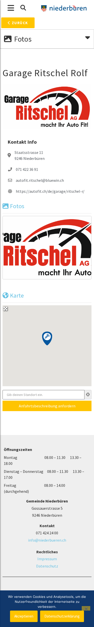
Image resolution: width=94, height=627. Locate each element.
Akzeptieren (23, 616)
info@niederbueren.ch (47, 540)
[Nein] (86, 608)
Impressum (47, 558)
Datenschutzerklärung (62, 616)
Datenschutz (47, 566)
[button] (23, 7)
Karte (17, 295)
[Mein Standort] (87, 394)
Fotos (17, 206)
